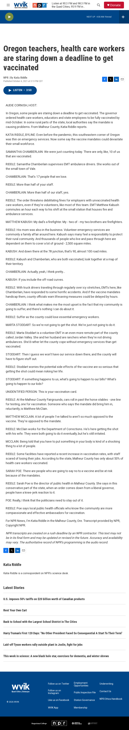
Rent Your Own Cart (15, 610)
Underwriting (106, 684)
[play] (9, 17)
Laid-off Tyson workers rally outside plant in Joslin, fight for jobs (42, 644)
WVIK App (53, 707)
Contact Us (105, 691)
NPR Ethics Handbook (111, 699)
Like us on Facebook (58, 700)
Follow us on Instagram (54, 691)
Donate (115, 5)
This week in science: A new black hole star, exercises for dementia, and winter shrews (56, 656)
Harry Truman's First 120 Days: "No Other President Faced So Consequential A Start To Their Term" (62, 633)
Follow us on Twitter (58, 684)
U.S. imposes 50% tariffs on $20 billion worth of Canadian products (44, 599)
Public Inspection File (85, 692)
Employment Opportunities (81, 684)
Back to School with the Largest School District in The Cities (40, 621)
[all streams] (124, 17)
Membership (80, 707)
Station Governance (84, 700)
